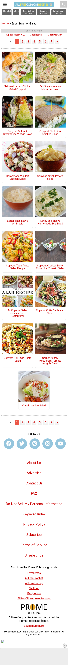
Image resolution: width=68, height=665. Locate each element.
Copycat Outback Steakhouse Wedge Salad (17, 133)
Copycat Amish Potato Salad (50, 177)
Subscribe (34, 535)
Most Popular (54, 34)
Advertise (34, 473)
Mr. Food (34, 588)
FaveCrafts (34, 573)
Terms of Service (34, 545)
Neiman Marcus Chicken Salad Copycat (17, 88)
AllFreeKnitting (34, 583)
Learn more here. (34, 625)
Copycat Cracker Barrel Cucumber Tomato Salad (50, 267)
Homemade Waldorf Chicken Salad (17, 177)
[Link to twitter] (22, 443)
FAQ (34, 493)
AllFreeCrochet (34, 578)
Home (5, 23)
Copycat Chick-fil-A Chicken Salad (50, 133)
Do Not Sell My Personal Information (34, 504)
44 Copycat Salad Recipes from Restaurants (18, 313)
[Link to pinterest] (34, 443)
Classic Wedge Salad (34, 405)
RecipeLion (34, 593)
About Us (34, 463)
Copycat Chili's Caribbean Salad (50, 312)
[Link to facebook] (9, 443)
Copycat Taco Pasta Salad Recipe (17, 267)
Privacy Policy (34, 524)
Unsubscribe (34, 555)
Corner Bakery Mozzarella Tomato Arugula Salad (50, 361)
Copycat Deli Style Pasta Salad (17, 359)
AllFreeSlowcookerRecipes (34, 598)
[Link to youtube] (60, 443)
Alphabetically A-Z (15, 34)
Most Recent (36, 34)
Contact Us (34, 483)
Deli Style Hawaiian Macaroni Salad (50, 88)
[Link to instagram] (47, 443)
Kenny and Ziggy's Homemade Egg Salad (50, 222)
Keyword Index (34, 514)
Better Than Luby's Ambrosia (17, 222)
